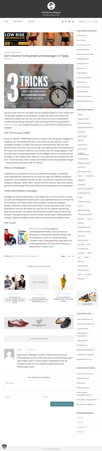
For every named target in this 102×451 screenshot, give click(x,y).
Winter (88, 274)
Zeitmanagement (32, 256)
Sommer (81, 253)
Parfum (81, 223)
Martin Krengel (38, 229)
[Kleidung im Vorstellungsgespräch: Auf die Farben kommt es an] (14, 282)
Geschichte (82, 144)
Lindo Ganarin (84, 201)
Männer (81, 219)
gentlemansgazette (85, 319)
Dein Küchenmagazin (85, 374)
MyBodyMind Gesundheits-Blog (84, 394)
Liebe (80, 197)
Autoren (80, 418)
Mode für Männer (63, 293)
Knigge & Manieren (85, 189)
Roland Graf (83, 240)
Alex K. (19, 350)
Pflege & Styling (83, 87)
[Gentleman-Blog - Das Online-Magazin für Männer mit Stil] (51, 9)
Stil (79, 257)
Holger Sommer (84, 171)
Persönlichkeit (84, 231)
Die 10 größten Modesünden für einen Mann (63, 299)
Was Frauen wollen (85, 101)
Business (81, 132)
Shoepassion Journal (85, 354)
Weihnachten (83, 270)
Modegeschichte (85, 214)
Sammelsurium (15, 293)
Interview (90, 176)
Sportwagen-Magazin (85, 404)
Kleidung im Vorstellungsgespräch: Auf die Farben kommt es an (14, 300)
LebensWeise (8, 58)
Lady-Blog (81, 383)
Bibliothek (81, 40)
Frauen (81, 140)
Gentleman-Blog (11, 125)
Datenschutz (82, 427)
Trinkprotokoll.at (84, 359)
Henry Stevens (83, 328)
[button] (4, 446)
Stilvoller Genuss (84, 96)
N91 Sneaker (81, 345)
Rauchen (81, 236)
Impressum (81, 432)
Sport (89, 253)
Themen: (7, 256)
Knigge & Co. (81, 68)
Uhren (86, 257)
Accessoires (82, 35)
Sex (88, 244)
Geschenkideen (83, 49)
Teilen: (63, 256)
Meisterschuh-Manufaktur (83, 334)
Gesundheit (82, 149)
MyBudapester (82, 340)
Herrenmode (83, 159)
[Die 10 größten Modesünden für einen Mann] (63, 282)
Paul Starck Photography (87, 400)
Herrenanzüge (83, 59)
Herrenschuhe (83, 63)
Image (80, 176)
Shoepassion (83, 249)
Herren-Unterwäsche (83, 153)
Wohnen (81, 279)
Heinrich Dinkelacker (86, 324)
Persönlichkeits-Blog (86, 350)
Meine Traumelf (83, 388)
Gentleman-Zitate (84, 45)
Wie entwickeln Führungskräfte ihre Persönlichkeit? (38, 299)
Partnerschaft (84, 227)
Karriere (12, 256)
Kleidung (81, 184)
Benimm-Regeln (84, 123)
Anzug (80, 115)
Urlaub (81, 261)
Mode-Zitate (81, 82)
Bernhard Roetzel (85, 127)
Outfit (89, 219)
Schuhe (81, 244)
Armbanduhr (83, 119)
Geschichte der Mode (85, 54)
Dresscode (82, 136)
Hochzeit (81, 167)
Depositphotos (83, 378)
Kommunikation (84, 193)
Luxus (80, 206)
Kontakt (80, 422)
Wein (80, 274)
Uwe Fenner (83, 266)
